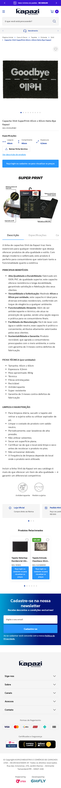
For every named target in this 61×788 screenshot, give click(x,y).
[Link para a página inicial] (8, 37)
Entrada (44, 37)
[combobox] (30, 21)
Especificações (37, 235)
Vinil (52, 37)
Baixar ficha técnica (18, 149)
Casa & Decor (22, 37)
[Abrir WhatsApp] (53, 780)
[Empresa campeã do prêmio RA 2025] (37, 747)
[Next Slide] (56, 3)
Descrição (13, 235)
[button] (30, 31)
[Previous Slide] (4, 3)
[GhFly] (38, 781)
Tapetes (34, 37)
